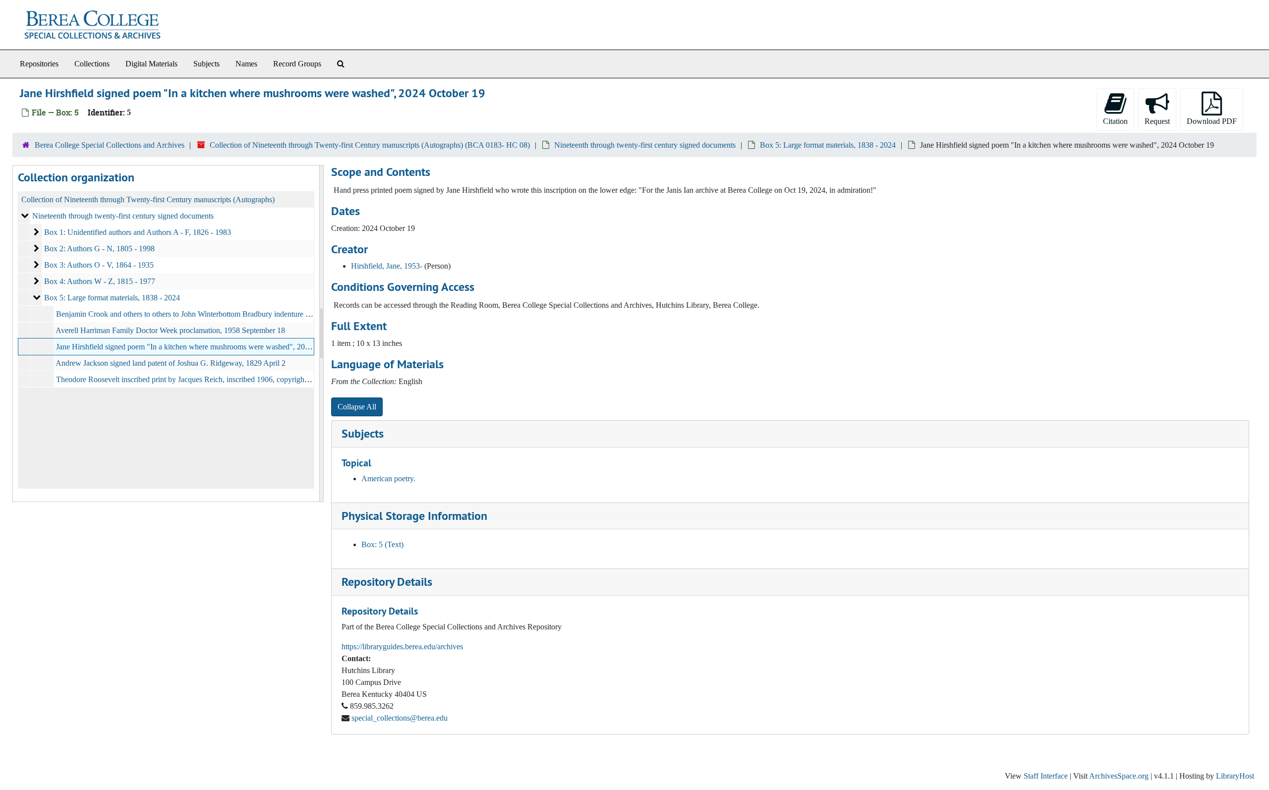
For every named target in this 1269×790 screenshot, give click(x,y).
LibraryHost (1235, 776)
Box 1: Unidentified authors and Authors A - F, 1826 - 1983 (137, 232)
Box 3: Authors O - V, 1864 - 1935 (99, 265)
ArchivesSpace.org (1119, 776)
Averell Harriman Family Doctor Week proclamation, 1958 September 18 (170, 330)
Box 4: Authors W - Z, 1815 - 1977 (99, 281)
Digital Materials (151, 63)
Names (246, 63)
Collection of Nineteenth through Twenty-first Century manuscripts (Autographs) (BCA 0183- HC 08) (370, 145)
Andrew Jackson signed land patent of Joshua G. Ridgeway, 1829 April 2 (171, 363)
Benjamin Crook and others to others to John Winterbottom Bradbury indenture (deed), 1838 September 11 (223, 314)
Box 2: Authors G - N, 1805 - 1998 (99, 248)
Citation (1115, 121)
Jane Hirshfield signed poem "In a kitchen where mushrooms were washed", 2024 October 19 (203, 346)
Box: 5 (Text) (382, 544)
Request (1157, 121)
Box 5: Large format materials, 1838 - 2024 (828, 145)
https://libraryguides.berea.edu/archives (402, 646)
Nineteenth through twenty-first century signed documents (645, 145)
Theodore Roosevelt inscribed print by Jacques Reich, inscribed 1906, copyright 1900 (190, 379)
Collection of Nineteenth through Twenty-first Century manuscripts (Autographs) (148, 199)
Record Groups (297, 63)
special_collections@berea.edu (399, 718)
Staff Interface (1046, 776)
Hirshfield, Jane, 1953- (386, 266)
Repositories (39, 63)
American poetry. (388, 478)
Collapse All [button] (357, 406)
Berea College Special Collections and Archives (109, 145)
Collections (92, 63)
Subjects (206, 63)
